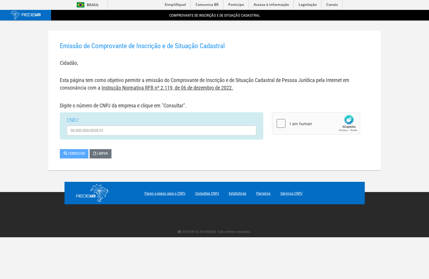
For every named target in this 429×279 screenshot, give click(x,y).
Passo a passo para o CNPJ (164, 193)
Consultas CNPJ (207, 193)
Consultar (76, 153)
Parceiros (263, 193)
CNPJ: (73, 120)
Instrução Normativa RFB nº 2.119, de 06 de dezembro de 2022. (167, 88)
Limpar (102, 153)
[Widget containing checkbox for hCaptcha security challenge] (316, 123)
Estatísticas (237, 193)
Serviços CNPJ (291, 193)
